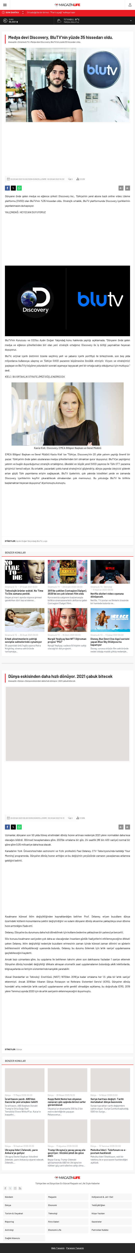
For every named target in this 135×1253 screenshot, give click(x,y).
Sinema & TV (23, 42)
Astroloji (9, 1229)
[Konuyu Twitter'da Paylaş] (13, 188)
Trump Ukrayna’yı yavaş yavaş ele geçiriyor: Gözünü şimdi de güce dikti (66, 1152)
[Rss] (20, 1188)
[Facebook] (5, 1188)
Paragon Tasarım (75, 1248)
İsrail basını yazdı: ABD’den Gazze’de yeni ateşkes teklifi (21, 1100)
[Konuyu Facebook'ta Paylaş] (7, 188)
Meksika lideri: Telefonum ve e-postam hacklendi (108, 1151)
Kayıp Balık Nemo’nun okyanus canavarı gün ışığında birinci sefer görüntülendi (67, 1101)
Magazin (52, 1196)
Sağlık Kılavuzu (12, 1238)
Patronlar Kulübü (100, 1229)
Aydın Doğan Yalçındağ (26, 541)
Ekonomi (52, 1205)
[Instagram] (15, 1188)
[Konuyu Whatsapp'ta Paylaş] (19, 188)
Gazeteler (97, 1221)
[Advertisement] (67, 149)
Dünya (21, 681)
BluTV (39, 541)
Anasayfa (12, 42)
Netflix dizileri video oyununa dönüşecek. (107, 595)
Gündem (9, 1196)
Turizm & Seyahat (14, 1213)
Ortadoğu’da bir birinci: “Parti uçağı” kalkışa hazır (51, 12)
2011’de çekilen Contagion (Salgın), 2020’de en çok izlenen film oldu (67, 592)
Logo (45, 541)
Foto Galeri (53, 1221)
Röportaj (9, 1221)
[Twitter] (10, 1188)
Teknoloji (108, 587)
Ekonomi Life (54, 1229)
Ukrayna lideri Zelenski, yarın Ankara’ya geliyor (21, 1151)
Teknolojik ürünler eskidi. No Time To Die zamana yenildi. (24, 592)
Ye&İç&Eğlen (98, 1205)
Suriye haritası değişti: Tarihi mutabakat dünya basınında (107, 1100)
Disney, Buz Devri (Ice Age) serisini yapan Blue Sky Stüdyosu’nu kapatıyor (110, 641)
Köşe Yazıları (98, 1213)
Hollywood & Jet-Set (102, 1196)
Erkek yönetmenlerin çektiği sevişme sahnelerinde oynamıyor (23, 640)
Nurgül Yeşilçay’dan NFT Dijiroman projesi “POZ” (67, 640)
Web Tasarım (58, 1248)
